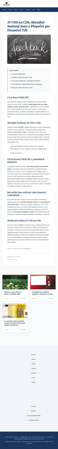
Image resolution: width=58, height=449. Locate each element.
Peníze (10, 9)
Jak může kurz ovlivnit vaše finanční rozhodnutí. (27, 84)
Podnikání (27, 9)
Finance (4, 9)
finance (15, 259)
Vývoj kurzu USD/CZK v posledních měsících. (26, 81)
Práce (33, 9)
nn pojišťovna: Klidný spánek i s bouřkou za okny (42, 293)
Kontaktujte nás (26, 248)
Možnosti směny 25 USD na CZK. (22, 87)
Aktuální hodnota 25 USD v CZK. (22, 77)
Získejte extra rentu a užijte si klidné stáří (12, 293)
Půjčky (15, 9)
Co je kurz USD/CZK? (18, 74)
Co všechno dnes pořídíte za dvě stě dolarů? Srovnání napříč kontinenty (14, 323)
